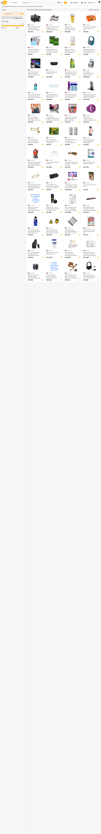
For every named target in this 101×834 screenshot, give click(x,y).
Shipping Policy (18, 18)
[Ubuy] (4, 2)
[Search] (65, 2)
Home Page (4, 6)
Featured (96, 10)
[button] (74, 3)
